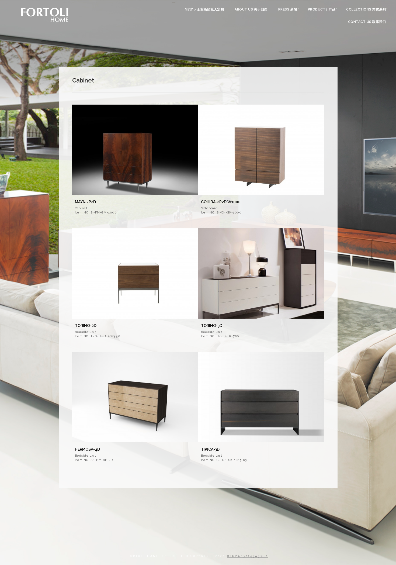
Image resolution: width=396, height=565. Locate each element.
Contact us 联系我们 (367, 22)
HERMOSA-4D (87, 449)
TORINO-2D (85, 325)
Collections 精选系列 (366, 9)
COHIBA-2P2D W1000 (221, 202)
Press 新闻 (287, 9)
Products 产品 (322, 9)
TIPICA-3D (210, 449)
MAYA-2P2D (85, 202)
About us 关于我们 (251, 9)
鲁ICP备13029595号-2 (247, 556)
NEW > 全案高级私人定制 (204, 9)
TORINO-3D (211, 325)
